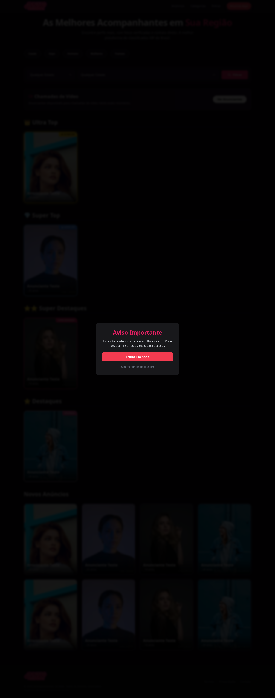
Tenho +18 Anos (137, 357)
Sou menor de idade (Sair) (137, 366)
